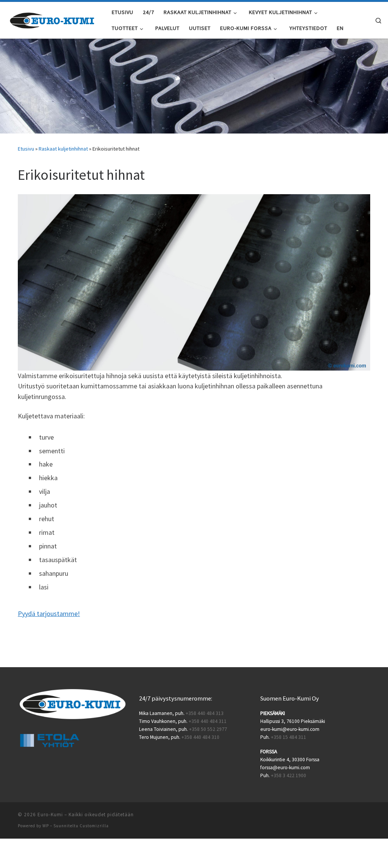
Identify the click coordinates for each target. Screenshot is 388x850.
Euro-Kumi (50, 814)
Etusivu (26, 148)
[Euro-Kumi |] (53, 18)
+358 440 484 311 (208, 721)
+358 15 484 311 (288, 737)
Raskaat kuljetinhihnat (63, 148)
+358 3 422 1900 (288, 775)
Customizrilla (94, 825)
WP (45, 825)
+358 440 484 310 (200, 737)
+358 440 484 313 (205, 713)
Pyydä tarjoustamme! (49, 613)
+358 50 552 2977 (208, 729)
